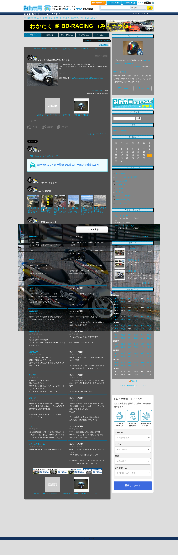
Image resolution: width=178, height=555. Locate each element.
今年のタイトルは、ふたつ (124, 226)
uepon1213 (33, 311)
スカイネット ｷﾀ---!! (122, 216)
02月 (123, 298)
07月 (116, 301)
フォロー (123, 88)
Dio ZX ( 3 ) (120, 192)
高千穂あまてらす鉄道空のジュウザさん (60, 211)
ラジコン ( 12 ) (121, 203)
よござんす (33, 352)
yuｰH (31, 288)
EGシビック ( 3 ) (122, 181)
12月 (149, 301)
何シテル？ (137, 66)
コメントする (92, 229)
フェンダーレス (40, 156)
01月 (116, 298)
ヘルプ (140, 2)
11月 (142, 301)
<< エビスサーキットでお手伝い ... (47, 49)
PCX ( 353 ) (120, 173)
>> (138, 137)
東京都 (123, 72)
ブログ (45, 18)
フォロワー (142, 88)
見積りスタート (133, 485)
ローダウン (56, 156)
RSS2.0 (134, 381)
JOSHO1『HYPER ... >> (85, 49)
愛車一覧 (146, 283)
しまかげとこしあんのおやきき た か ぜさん (87, 211)
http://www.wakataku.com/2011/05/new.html (87, 78)
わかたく (116, 72)
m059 (31, 260)
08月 (123, 301)
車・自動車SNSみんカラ (32, 18)
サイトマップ (141, 386)
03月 (129, 298)
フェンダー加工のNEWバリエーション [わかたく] (80, 18)
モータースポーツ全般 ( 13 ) (126, 177)
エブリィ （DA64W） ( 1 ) (125, 196)
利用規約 (130, 386)
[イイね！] (103, 45)
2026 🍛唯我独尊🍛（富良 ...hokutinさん (46, 210)
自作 (49, 156)
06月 (149, 298)
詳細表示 (88, 40)
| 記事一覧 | (67, 49)
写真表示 (107, 40)
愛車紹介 (49, 35)
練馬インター (34, 331)
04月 (136, 298)
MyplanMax (33, 237)
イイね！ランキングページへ (97, 134)
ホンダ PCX (132, 271)
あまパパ (32, 398)
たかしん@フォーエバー (38, 444)
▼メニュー (101, 35)
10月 (136, 301)
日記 (50, 18)
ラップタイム (84, 35)
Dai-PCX (32, 375)
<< (127, 137)
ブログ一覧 (57, 18)
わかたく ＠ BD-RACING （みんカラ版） (82, 26)
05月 (142, 317)
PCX (101, 90)
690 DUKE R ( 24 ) (123, 200)
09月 (129, 310)
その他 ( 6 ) (120, 188)
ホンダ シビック (134, 260)
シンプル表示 (97, 40)
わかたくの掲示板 (120, 131)
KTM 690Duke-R (134, 249)
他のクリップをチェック (141, 236)
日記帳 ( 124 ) (121, 185)
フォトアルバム (67, 35)
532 (30, 426)
